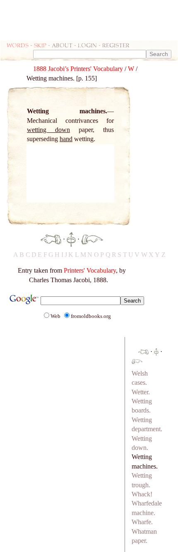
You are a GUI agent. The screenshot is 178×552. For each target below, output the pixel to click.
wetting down (48, 129)
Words (18, 45)
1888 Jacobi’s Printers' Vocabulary (78, 68)
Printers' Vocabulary (90, 270)
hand (66, 138)
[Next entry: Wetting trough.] (92, 238)
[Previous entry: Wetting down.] (51, 238)
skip (40, 45)
